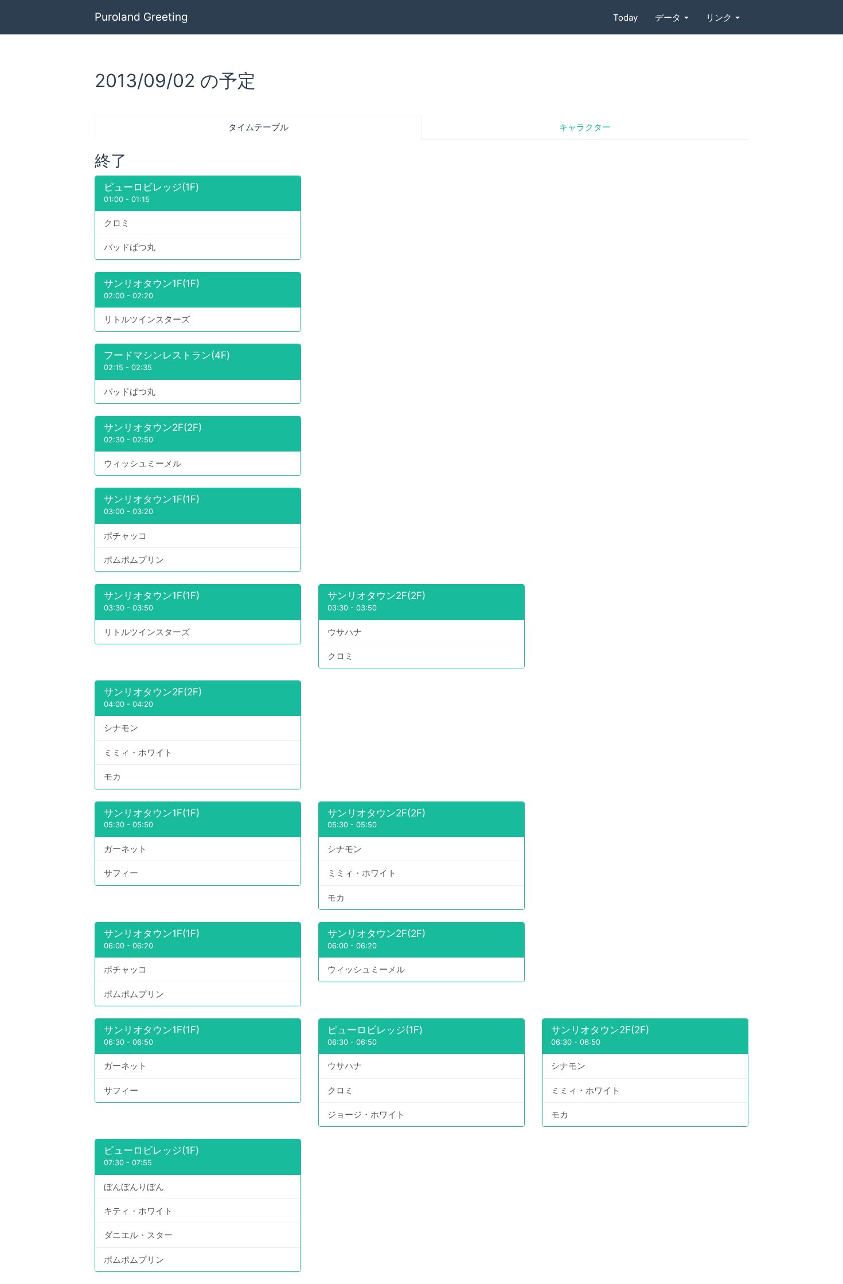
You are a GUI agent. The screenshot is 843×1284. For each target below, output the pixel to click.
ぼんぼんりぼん (134, 1186)
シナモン (121, 727)
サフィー (121, 872)
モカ (112, 776)
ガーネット (125, 848)
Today (625, 17)
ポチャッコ (125, 535)
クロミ (117, 222)
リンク (720, 17)
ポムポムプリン (134, 559)
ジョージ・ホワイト (366, 1114)
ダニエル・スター (138, 1234)
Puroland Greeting (141, 17)
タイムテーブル (258, 127)
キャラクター (585, 127)
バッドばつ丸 (129, 247)
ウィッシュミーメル (142, 463)
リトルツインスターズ (147, 319)
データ (669, 17)
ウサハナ (344, 632)
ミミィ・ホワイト (138, 752)
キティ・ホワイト (138, 1210)
